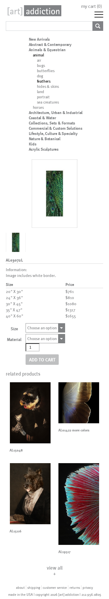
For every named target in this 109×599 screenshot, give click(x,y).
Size (14, 328)
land (40, 91)
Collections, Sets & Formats (52, 123)
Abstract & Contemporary (50, 44)
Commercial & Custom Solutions (56, 128)
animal (38, 54)
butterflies (46, 70)
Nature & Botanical (44, 138)
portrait (43, 96)
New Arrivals (39, 39)
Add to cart (42, 359)
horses (38, 107)
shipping (33, 587)
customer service (55, 587)
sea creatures (48, 101)
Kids (33, 144)
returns (74, 587)
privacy (88, 587)
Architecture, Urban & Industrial (56, 112)
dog (40, 75)
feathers (44, 81)
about (20, 587)
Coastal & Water (42, 117)
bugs (41, 65)
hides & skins (48, 86)
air (39, 60)
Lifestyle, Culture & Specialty (53, 133)
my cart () (91, 6)
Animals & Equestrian (47, 49)
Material (14, 339)
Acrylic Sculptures (44, 149)
